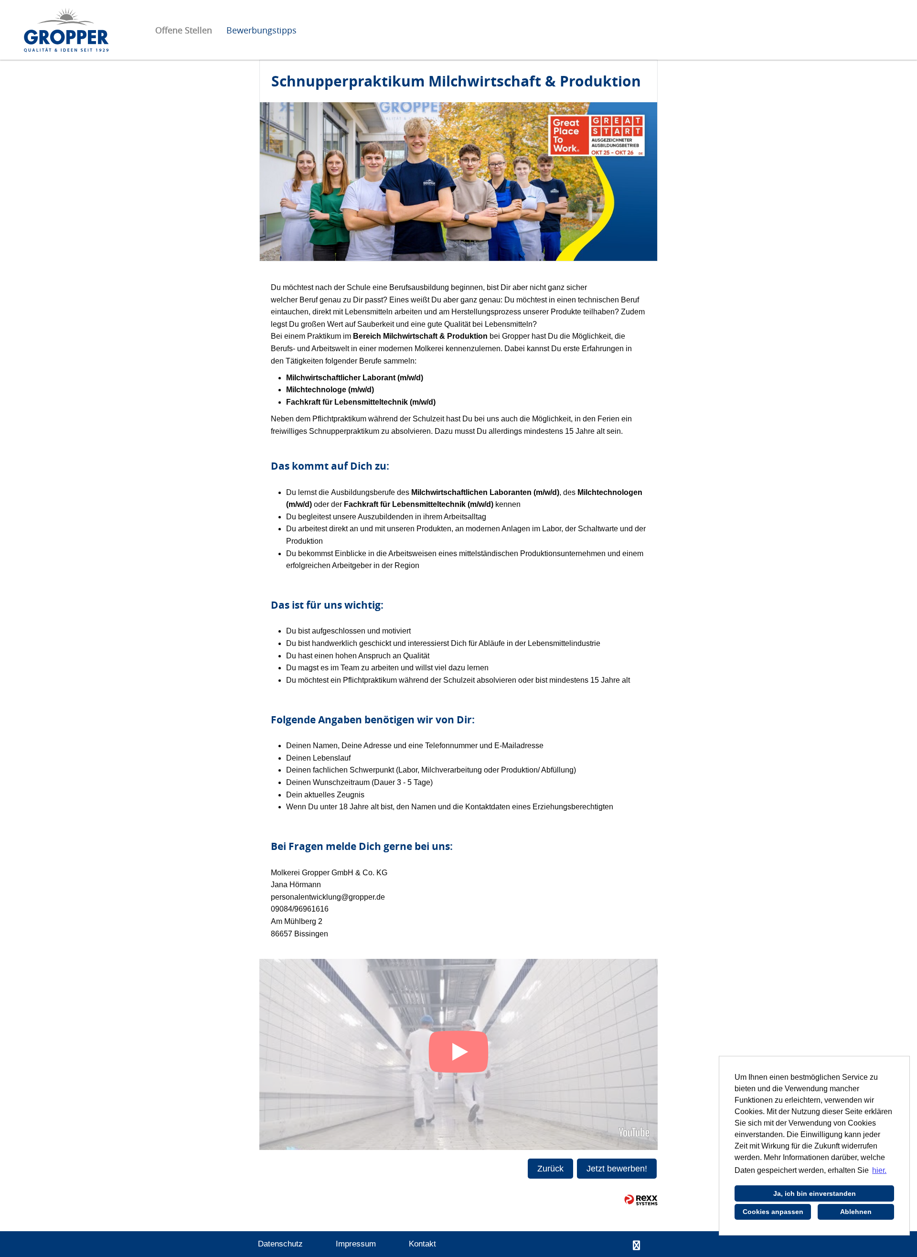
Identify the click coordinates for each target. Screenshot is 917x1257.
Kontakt (422, 1243)
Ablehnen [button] (856, 1211)
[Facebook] (636, 1245)
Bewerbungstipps (261, 30)
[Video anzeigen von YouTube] (458, 1054)
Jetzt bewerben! (616, 1168)
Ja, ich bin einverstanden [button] (814, 1193)
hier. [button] (879, 1170)
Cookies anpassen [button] (773, 1211)
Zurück (550, 1168)
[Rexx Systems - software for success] (641, 1200)
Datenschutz (280, 1243)
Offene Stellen (183, 30)
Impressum (356, 1243)
